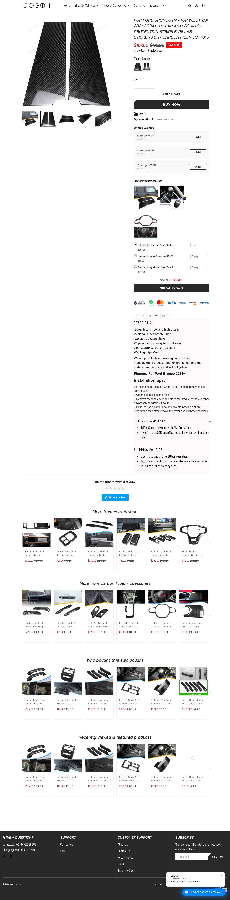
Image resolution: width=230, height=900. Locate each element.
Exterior (154, 5)
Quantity (139, 79)
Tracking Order (126, 870)
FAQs (63, 851)
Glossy (146, 59)
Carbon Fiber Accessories (125, 583)
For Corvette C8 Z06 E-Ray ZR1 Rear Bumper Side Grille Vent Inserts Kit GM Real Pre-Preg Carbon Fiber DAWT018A (36, 625)
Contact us (66, 844)
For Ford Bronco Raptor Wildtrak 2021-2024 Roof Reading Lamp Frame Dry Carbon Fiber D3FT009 (67, 702)
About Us (123, 844)
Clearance (139, 5)
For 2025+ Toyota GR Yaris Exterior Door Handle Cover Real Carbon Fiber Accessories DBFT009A (67, 625)
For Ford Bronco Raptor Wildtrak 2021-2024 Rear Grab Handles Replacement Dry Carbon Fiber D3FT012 (35, 702)
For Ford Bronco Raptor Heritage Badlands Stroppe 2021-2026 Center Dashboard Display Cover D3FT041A (36, 553)
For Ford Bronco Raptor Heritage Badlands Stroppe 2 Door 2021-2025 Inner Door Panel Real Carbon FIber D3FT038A (98, 553)
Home (67, 5)
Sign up (218, 856)
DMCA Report (157, 884)
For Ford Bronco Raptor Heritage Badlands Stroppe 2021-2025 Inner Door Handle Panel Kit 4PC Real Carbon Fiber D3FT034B (162, 553)
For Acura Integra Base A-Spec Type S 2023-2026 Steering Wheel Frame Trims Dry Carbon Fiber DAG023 (156, 267)
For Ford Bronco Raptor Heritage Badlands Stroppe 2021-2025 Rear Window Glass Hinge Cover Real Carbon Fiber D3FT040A (130, 553)
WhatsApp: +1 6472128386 (19, 844)
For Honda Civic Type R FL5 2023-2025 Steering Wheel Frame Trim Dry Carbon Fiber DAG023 (162, 625)
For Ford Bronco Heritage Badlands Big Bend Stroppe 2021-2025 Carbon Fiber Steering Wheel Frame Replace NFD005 (192, 553)
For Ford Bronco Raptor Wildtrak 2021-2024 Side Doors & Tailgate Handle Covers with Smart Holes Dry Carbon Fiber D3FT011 (193, 702)
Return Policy (125, 857)
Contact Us (124, 851)
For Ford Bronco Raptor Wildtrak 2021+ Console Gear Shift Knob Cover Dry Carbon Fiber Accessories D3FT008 (162, 702)
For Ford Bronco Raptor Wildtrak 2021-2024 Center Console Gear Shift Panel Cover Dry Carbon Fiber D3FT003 (130, 702)
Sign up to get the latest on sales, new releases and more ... (197, 846)
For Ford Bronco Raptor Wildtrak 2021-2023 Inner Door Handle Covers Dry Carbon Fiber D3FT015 (99, 702)
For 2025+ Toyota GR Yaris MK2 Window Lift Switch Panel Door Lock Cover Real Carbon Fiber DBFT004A (99, 625)
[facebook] (5, 856)
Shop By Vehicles (85, 5)
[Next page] (110, 118)
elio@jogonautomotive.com (19, 850)
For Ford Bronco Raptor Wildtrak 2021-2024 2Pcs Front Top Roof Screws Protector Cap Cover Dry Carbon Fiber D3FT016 (192, 779)
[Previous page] (22, 118)
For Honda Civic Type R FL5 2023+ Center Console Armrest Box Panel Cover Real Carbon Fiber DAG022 (192, 625)
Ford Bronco (125, 511)
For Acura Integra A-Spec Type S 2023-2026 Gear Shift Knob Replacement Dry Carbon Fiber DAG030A (156, 256)
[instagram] (11, 856)
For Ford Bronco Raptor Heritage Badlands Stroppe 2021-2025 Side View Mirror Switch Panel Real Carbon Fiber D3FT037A (67, 553)
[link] (13, 887)
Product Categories (114, 5)
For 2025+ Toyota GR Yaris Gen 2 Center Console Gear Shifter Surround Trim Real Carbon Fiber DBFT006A (130, 625)
